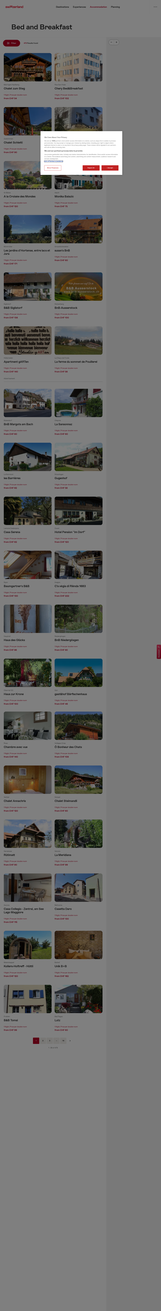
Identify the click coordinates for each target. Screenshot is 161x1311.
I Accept (110, 168)
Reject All (91, 168)
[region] (81, 153)
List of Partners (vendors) (53, 161)
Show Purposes (52, 168)
